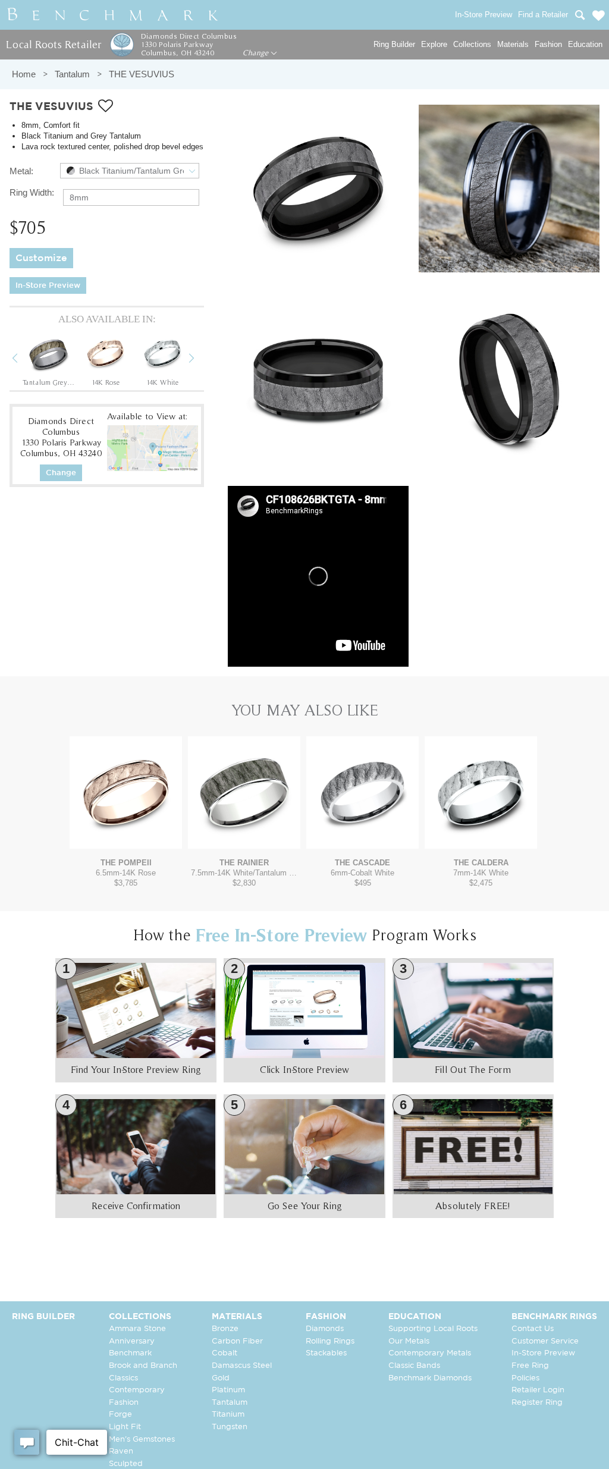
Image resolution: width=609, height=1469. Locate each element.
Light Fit (125, 1427)
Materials (513, 44)
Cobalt (224, 1353)
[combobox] (129, 170)
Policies (525, 1378)
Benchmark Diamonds (430, 1378)
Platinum (228, 1390)
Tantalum (72, 74)
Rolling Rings (330, 1341)
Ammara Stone (137, 1329)
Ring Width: (32, 192)
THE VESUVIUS (141, 74)
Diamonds (325, 1329)
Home (24, 74)
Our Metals (408, 1341)
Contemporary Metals (429, 1353)
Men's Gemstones (142, 1439)
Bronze (225, 1329)
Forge (120, 1414)
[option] (48, 360)
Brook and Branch (143, 1366)
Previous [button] (23, 360)
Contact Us (532, 1329)
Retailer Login (537, 1390)
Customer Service (545, 1341)
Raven (121, 1451)
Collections (472, 44)
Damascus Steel (242, 1366)
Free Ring (530, 1366)
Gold (221, 1378)
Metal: (21, 171)
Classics (123, 1378)
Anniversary (132, 1341)
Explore (434, 44)
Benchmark (130, 1353)
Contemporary (137, 1390)
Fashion (548, 44)
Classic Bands (414, 1366)
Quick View (126, 837)
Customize (41, 258)
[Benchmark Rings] (113, 15)
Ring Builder (394, 44)
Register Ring (537, 1402)
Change (257, 53)
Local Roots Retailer (53, 44)
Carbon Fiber (237, 1341)
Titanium (228, 1414)
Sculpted (126, 1464)
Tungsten (229, 1427)
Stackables (326, 1353)
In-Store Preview (47, 285)
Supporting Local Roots (433, 1329)
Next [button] (200, 360)
